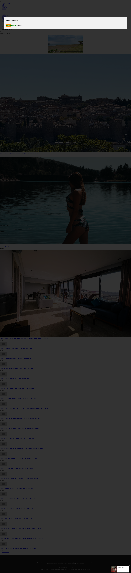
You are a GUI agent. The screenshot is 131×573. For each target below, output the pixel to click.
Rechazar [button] (13, 25)
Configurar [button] (19, 25)
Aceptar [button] (8, 25)
